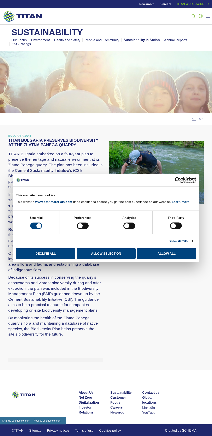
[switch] (83, 226)
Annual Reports (175, 40)
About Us (86, 392)
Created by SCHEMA (180, 430)
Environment (40, 40)
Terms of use (84, 430)
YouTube (148, 412)
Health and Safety (67, 40)
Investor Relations (86, 410)
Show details (178, 241)
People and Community (102, 40)
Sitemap (35, 430)
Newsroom (146, 4)
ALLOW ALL (167, 253)
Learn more (180, 201)
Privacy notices (58, 430)
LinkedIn (148, 407)
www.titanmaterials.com (53, 201)
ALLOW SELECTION (106, 253)
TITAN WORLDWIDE (190, 4)
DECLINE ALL (45, 253)
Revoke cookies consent (47, 420)
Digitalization (89, 402)
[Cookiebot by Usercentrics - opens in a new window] (178, 180)
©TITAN (18, 430)
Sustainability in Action (142, 40)
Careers (165, 4)
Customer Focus (118, 400)
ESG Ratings (21, 44)
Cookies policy (110, 430)
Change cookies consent (16, 420)
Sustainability (121, 392)
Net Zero (85, 397)
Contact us (150, 392)
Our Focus (19, 40)
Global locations (149, 400)
